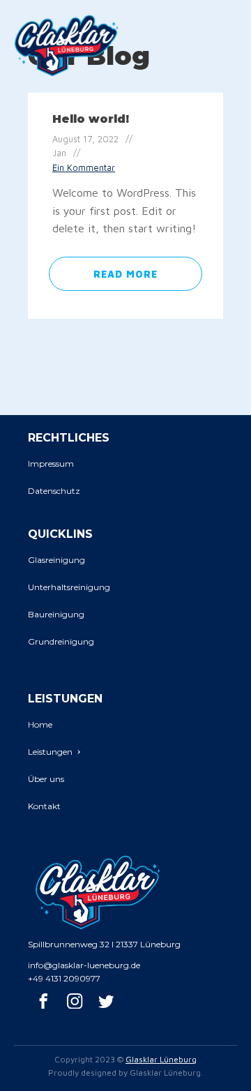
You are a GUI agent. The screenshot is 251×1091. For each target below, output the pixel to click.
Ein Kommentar (83, 168)
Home (40, 724)
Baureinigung (56, 614)
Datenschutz (54, 491)
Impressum (51, 463)
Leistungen (50, 751)
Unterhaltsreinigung (69, 587)
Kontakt (44, 806)
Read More (125, 274)
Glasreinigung (56, 560)
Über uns (46, 779)
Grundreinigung (61, 641)
